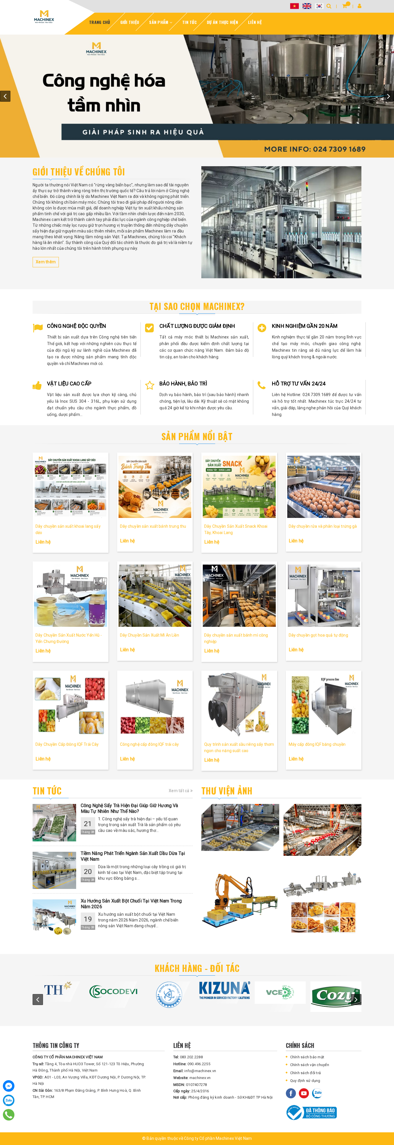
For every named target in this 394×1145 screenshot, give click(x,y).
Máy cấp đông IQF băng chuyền (317, 744)
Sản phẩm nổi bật (197, 436)
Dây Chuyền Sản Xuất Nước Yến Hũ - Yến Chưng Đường (68, 638)
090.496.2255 (191, 1064)
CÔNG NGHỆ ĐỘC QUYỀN (76, 326)
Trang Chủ (99, 22)
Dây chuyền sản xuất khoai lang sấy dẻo (68, 529)
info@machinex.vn (194, 1071)
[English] (307, 5)
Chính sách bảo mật (307, 1057)
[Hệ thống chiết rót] (197, 96)
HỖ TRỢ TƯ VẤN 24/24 (298, 384)
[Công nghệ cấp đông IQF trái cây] (155, 705)
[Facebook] (8, 1086)
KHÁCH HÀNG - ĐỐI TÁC (197, 968)
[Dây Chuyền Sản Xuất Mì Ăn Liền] (155, 595)
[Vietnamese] (294, 5)
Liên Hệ (255, 22)
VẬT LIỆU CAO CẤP (69, 384)
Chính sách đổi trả (305, 1073)
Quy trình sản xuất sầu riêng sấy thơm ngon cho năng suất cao (239, 747)
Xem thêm (46, 262)
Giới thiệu (129, 22)
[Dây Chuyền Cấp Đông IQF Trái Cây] (70, 705)
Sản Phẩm (159, 22)
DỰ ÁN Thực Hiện (222, 22)
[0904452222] (9, 1115)
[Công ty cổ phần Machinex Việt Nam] (281, 222)
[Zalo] (8, 1100)
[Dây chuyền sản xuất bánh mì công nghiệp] (239, 595)
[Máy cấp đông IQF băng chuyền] (324, 705)
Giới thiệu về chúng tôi (79, 171)
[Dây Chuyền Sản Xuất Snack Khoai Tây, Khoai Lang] (239, 487)
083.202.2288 (188, 1057)
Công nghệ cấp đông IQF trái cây (149, 744)
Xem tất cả (179, 790)
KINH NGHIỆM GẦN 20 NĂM (304, 326)
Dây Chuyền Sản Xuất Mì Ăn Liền (149, 635)
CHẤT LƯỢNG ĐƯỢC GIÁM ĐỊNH (197, 326)
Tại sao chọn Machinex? (197, 306)
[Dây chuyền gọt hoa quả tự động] (324, 595)
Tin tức (47, 790)
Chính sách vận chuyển (309, 1065)
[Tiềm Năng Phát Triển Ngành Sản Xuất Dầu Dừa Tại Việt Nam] (54, 870)
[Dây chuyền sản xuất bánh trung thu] (155, 487)
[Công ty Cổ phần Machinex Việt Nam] (44, 16)
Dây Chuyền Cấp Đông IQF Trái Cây (67, 744)
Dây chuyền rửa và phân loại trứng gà (323, 526)
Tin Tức (189, 22)
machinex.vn (192, 1078)
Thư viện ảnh (227, 790)
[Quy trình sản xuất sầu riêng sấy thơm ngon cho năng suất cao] (239, 705)
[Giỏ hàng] (344, 6)
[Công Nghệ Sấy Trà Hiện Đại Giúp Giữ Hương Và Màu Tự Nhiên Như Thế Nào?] (54, 822)
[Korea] (319, 5)
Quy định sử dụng (305, 1080)
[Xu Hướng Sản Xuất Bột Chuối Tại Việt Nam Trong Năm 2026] (54, 918)
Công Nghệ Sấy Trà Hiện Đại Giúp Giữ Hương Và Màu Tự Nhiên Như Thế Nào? (129, 808)
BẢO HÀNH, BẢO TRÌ (183, 384)
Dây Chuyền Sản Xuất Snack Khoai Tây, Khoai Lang (235, 529)
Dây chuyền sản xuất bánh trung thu (153, 526)
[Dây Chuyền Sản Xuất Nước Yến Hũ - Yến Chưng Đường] (70, 595)
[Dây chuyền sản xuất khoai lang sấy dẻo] (70, 487)
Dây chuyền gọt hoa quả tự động (318, 635)
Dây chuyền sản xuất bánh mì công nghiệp (236, 638)
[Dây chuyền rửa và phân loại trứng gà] (324, 487)
